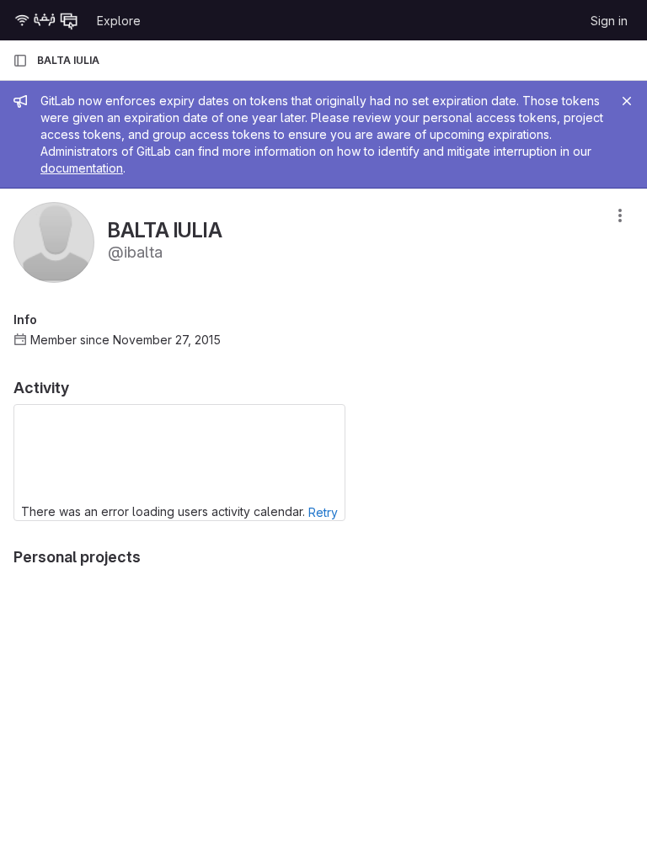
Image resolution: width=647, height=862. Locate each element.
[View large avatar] (53, 241)
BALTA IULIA (68, 60)
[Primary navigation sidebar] (20, 60)
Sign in (609, 20)
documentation (81, 168)
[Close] (627, 101)
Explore (119, 20)
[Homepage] (46, 20)
